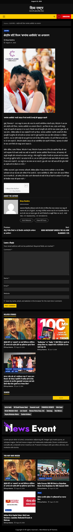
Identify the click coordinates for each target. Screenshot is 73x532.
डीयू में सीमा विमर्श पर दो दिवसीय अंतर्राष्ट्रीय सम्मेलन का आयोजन (20, 230)
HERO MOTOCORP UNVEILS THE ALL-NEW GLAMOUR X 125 (55, 230)
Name (6, 278)
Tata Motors (58, 411)
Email (6, 286)
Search (6, 392)
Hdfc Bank (59, 407)
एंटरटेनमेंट (6, 31)
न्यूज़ (12, 371)
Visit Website (26, 220)
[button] (4, 16)
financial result (34, 407)
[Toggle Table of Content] (25, 185)
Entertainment (17, 369)
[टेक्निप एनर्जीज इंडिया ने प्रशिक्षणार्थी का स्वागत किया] (53, 492)
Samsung (49, 411)
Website (7, 293)
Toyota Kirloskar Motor (12, 414)
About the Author (12, 188)
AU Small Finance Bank (21, 407)
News (39, 493)
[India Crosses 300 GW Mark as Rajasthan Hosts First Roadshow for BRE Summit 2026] (53, 470)
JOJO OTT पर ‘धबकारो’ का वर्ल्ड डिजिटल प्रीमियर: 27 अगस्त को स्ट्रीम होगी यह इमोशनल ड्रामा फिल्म (19, 343)
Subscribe (66, 16)
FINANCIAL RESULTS (48, 407)
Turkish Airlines (26, 414)
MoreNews (43, 530)
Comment (8, 250)
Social (25, 369)
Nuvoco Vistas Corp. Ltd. (36, 411)
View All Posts (41, 220)
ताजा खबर (8, 371)
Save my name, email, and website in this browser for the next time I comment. (34, 301)
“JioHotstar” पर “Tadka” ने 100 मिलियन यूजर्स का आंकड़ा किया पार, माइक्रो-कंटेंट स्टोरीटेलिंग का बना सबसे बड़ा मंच (53, 344)
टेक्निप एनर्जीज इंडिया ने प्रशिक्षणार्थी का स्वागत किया (51, 498)
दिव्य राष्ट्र (36, 7)
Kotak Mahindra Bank (11, 411)
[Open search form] (54, 16)
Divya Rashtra (10, 40)
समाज (16, 371)
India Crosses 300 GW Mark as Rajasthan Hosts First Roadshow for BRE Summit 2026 (53, 484)
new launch (23, 411)
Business (42, 478)
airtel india (8, 407)
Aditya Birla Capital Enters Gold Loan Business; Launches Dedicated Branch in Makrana (18, 517)
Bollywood (9, 369)
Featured (48, 478)
